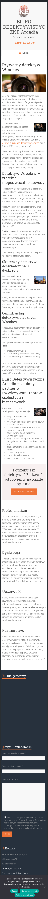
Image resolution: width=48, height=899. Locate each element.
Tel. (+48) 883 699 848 (24, 43)
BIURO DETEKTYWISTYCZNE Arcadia (24, 26)
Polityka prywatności (25, 895)
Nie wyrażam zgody (29, 891)
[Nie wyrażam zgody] (44, 887)
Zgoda (14, 891)
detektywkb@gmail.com (18, 873)
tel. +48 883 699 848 (24, 491)
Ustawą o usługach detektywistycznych (20, 143)
